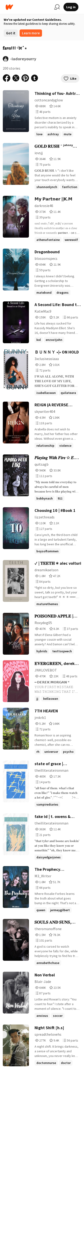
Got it (10, 33)
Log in (71, 7)
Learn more (31, 33)
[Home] (28, 7)
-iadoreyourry (23, 58)
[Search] (57, 7)
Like (73, 78)
